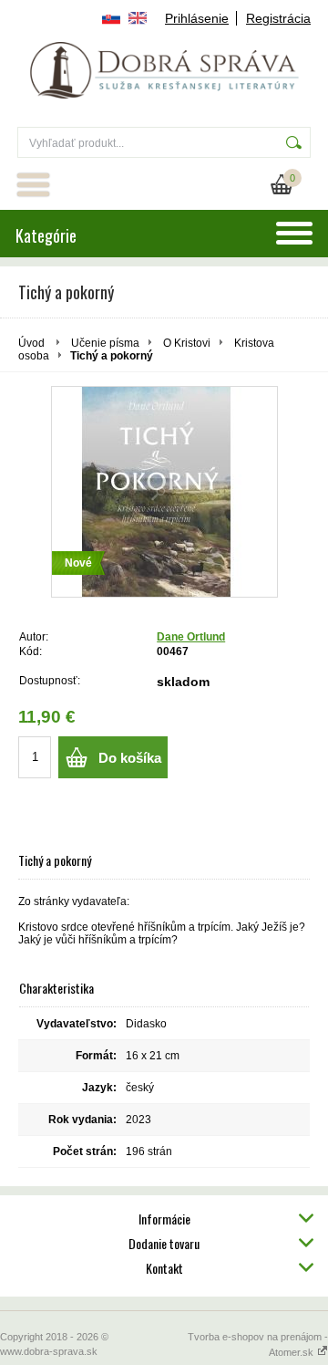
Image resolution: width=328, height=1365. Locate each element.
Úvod (31, 343)
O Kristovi (186, 343)
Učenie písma (105, 343)
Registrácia (278, 18)
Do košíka (129, 758)
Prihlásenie (197, 18)
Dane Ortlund (191, 636)
